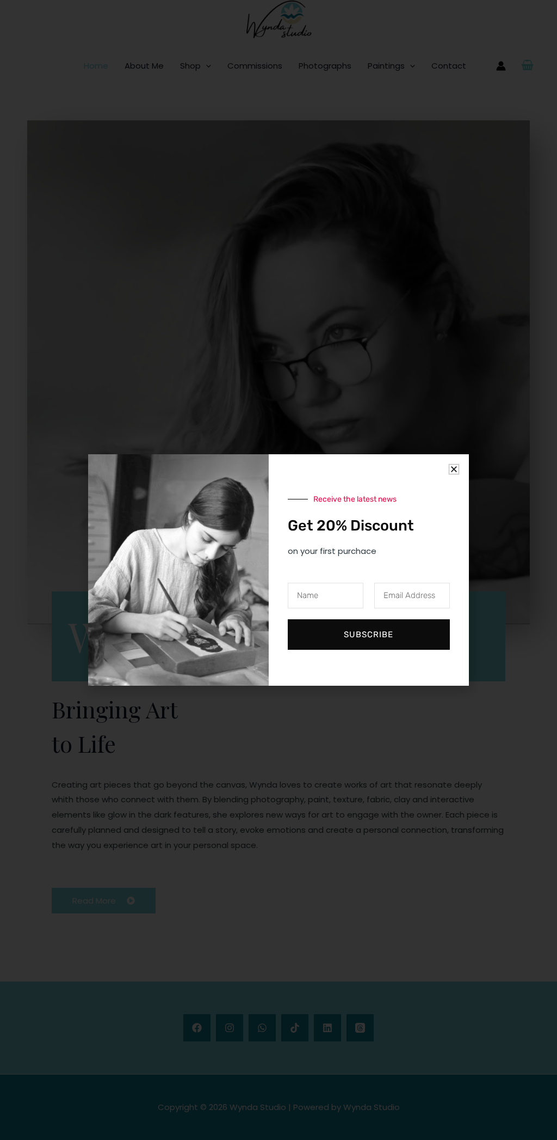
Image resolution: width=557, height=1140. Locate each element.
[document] (278, 570)
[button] (454, 469)
